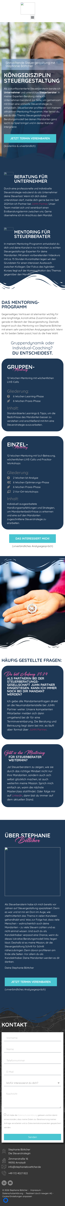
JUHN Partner (39, 203)
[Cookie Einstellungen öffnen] (5, 1201)
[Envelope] (10, 1182)
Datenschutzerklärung (27, 1115)
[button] (32, 17)
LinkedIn (17, 795)
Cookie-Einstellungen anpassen (17, 1196)
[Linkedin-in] (4, 1182)
